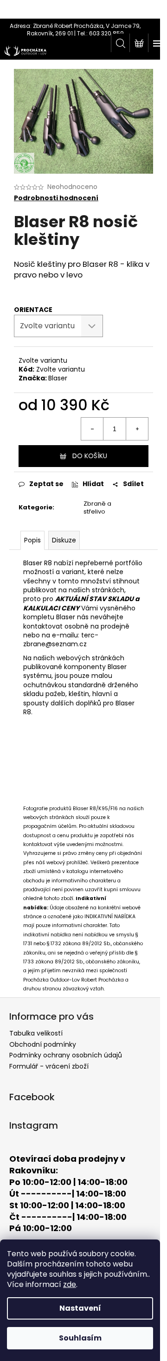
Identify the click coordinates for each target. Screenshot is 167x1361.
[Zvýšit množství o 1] (137, 429)
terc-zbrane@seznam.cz (60, 639)
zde (69, 1284)
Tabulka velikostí (36, 1033)
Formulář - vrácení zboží (49, 1066)
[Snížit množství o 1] (92, 429)
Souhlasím (80, 1338)
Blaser (57, 378)
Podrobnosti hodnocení (56, 198)
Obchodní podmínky (42, 1044)
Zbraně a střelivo (97, 507)
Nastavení (80, 1308)
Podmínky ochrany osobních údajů (65, 1055)
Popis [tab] (32, 540)
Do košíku (89, 455)
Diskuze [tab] (64, 540)
